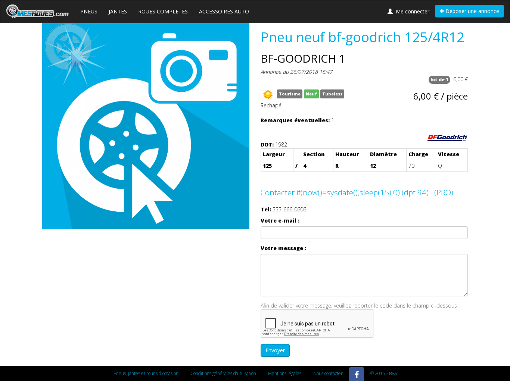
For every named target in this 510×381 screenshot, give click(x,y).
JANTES (118, 11)
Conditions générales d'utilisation (223, 373)
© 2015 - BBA (383, 373)
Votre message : (283, 248)
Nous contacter (328, 373)
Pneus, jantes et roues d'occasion (145, 373)
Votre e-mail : (280, 220)
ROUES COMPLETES (163, 11)
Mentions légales (284, 373)
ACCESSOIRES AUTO (224, 11)
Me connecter (411, 11)
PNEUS (88, 11)
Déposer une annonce (471, 11)
